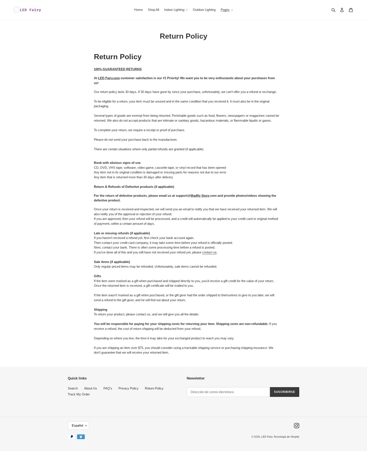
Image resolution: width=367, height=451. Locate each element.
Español (77, 425)
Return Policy (154, 388)
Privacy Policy (128, 388)
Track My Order (79, 394)
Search (73, 388)
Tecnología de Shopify (286, 436)
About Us (90, 388)
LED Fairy (267, 436)
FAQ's (107, 388)
